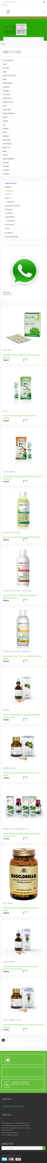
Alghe (4, 64)
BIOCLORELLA (8, 903)
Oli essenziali (7, 144)
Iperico (5, 132)
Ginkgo (5, 117)
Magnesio (6, 136)
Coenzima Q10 (7, 98)
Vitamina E (6, 174)
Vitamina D (6, 170)
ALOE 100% (7, 350)
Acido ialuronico (8, 60)
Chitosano (6, 94)
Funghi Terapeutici (9, 113)
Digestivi (8, 198)
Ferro (5, 106)
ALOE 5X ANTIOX (8, 472)
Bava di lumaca (7, 83)
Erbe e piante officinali (12, 206)
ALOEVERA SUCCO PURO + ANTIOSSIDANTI (18, 591)
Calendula (6, 87)
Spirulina (6, 163)
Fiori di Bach (7, 110)
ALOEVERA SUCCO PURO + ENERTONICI (16, 651)
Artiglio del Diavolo (9, 76)
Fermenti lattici (8, 102)
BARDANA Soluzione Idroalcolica (16, 829)
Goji (4, 125)
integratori (11, 221)
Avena (4, 79)
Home (3, 44)
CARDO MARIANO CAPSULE (12, 1020)
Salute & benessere (11, 237)
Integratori (9, 191)
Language (4, 5)
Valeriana (6, 166)
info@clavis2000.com (10, 2)
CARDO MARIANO (9, 962)
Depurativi (8, 194)
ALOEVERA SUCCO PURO (11, 532)
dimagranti (11, 202)
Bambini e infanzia (11, 183)
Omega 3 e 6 (6, 147)
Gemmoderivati (10, 217)
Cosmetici (8, 187)
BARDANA (6, 710)
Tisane (7, 228)
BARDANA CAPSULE (9, 768)
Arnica (5, 72)
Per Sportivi (9, 233)
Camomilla (6, 91)
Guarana (5, 129)
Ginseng (5, 121)
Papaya (5, 151)
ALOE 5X (6, 411)
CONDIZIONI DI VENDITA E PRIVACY (13, 1106)
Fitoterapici (9, 213)
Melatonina (6, 140)
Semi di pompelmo (8, 159)
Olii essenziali (9, 225)
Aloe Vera (6, 68)
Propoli (5, 155)
